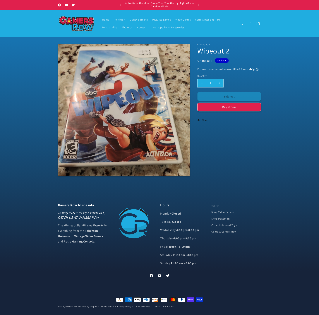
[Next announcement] (199, 5)
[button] (241, 23)
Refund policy (107, 306)
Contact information (164, 306)
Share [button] (205, 120)
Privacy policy (124, 306)
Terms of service (142, 306)
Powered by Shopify (87, 306)
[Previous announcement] (120, 5)
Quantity (202, 76)
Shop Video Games (222, 212)
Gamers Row (72, 306)
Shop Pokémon (220, 218)
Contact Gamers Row (223, 231)
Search (215, 205)
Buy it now (229, 107)
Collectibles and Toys (224, 225)
